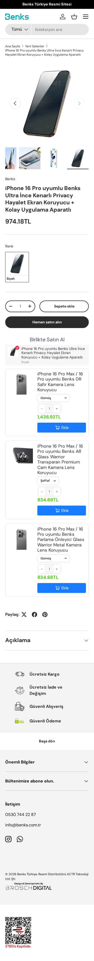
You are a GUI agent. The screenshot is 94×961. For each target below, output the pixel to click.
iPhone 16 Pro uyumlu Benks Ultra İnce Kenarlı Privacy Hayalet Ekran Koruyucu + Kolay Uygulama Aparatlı (44, 52)
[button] (74, 16)
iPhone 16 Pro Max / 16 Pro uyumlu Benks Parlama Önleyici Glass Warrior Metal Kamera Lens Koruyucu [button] (60, 539)
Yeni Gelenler (34, 46)
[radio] (17, 267)
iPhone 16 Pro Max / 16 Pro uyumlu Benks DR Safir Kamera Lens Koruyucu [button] (60, 382)
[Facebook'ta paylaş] (34, 614)
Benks (10, 178)
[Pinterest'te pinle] (45, 614)
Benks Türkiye (27, 874)
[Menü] (85, 16)
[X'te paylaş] (24, 614)
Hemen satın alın (47, 322)
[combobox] (47, 29)
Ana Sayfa (12, 46)
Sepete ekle (64, 306)
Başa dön (47, 741)
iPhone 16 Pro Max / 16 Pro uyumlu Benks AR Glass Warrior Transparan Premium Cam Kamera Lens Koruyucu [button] (60, 459)
